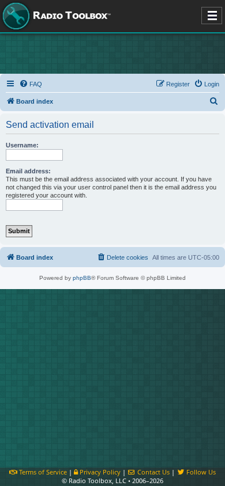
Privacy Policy (99, 472)
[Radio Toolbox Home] (55, 16)
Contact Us (153, 472)
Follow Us (200, 472)
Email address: (28, 171)
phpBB (82, 278)
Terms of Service (42, 472)
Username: (22, 145)
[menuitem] (30, 84)
